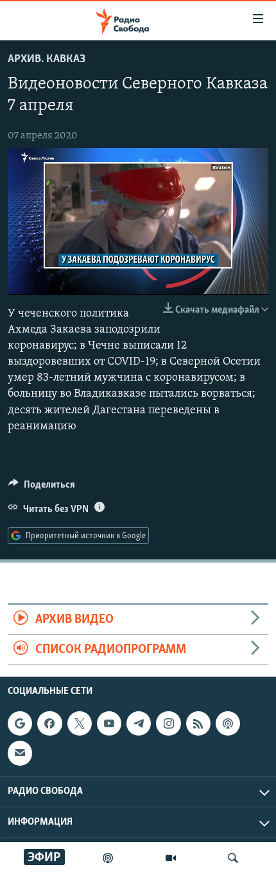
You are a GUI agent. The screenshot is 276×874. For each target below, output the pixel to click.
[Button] (41, 487)
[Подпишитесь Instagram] (168, 723)
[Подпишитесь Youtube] (109, 723)
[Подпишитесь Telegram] (138, 723)
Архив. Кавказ (46, 59)
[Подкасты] (228, 723)
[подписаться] (20, 753)
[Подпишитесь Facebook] (49, 723)
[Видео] (170, 858)
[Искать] (233, 858)
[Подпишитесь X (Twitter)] (79, 723)
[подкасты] (108, 858)
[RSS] (198, 723)
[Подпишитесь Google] (20, 723)
